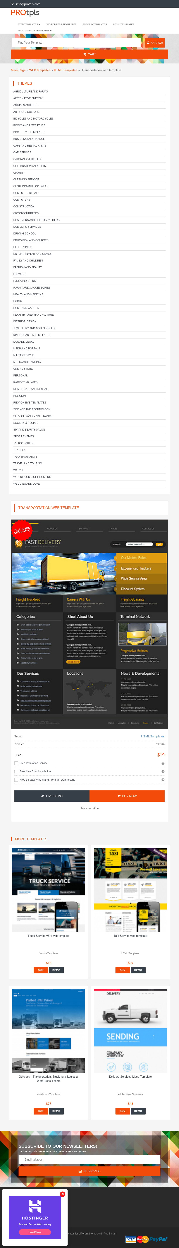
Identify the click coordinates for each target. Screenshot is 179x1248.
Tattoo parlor (23, 443)
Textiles (19, 449)
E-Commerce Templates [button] (33, 30)
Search (156, 42)
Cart (91, 54)
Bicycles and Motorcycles (33, 118)
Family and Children (28, 260)
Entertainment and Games (32, 253)
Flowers (19, 274)
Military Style (23, 355)
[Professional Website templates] (29, 13)
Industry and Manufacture (33, 314)
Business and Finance (29, 138)
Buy (41, 970)
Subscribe (91, 1171)
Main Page (18, 70)
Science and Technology (31, 409)
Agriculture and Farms (30, 91)
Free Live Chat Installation (35, 771)
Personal (20, 375)
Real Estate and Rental (30, 389)
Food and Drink (24, 280)
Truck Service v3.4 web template (48, 935)
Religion (19, 395)
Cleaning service (26, 179)
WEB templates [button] (28, 24)
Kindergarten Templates (31, 335)
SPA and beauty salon (29, 429)
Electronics (22, 247)
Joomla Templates (95, 24)
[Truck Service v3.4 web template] (48, 890)
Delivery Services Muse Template (130, 1076)
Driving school (24, 233)
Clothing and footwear (30, 186)
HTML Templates (123, 24)
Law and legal (23, 341)
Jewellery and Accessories (34, 328)
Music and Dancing (27, 362)
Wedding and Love (26, 483)
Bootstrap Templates (29, 132)
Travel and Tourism (27, 463)
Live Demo (53, 796)
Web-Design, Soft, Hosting (32, 477)
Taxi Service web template (130, 935)
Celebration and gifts (29, 166)
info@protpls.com (28, 4)
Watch (18, 470)
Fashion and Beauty (27, 267)
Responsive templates (29, 402)
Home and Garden (26, 307)
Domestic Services (27, 226)
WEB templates (39, 70)
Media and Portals (26, 348)
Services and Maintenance (33, 416)
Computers (21, 199)
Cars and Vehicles (27, 159)
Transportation (25, 456)
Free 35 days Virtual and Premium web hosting (47, 779)
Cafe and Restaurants (29, 145)
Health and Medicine (28, 294)
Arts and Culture (26, 111)
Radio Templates (25, 382)
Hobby (17, 301)
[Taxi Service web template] (130, 890)
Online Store (23, 368)
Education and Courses (30, 240)
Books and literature (29, 125)
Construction (23, 206)
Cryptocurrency (26, 213)
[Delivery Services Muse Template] (130, 1031)
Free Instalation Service (34, 763)
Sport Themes (23, 436)
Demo (56, 970)
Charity (19, 172)
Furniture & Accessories (31, 287)
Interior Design (24, 321)
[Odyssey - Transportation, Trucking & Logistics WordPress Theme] (48, 1031)
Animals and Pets (25, 105)
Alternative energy (28, 98)
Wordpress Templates (61, 24)
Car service (22, 152)
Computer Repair (26, 193)
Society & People (25, 422)
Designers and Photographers (36, 220)
